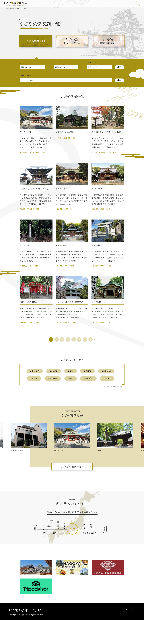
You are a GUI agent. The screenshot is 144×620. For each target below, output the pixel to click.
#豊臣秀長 (52, 378)
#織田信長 (59, 209)
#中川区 (58, 138)
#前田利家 (66, 138)
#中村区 (103, 266)
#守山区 (31, 152)
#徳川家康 (23, 152)
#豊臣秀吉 (95, 266)
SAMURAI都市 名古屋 (25, 610)
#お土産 (33, 378)
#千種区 (87, 371)
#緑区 (66, 209)
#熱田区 (31, 322)
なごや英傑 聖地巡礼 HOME (10, 8)
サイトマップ (130, 609)
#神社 (44, 152)
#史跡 (38, 152)
